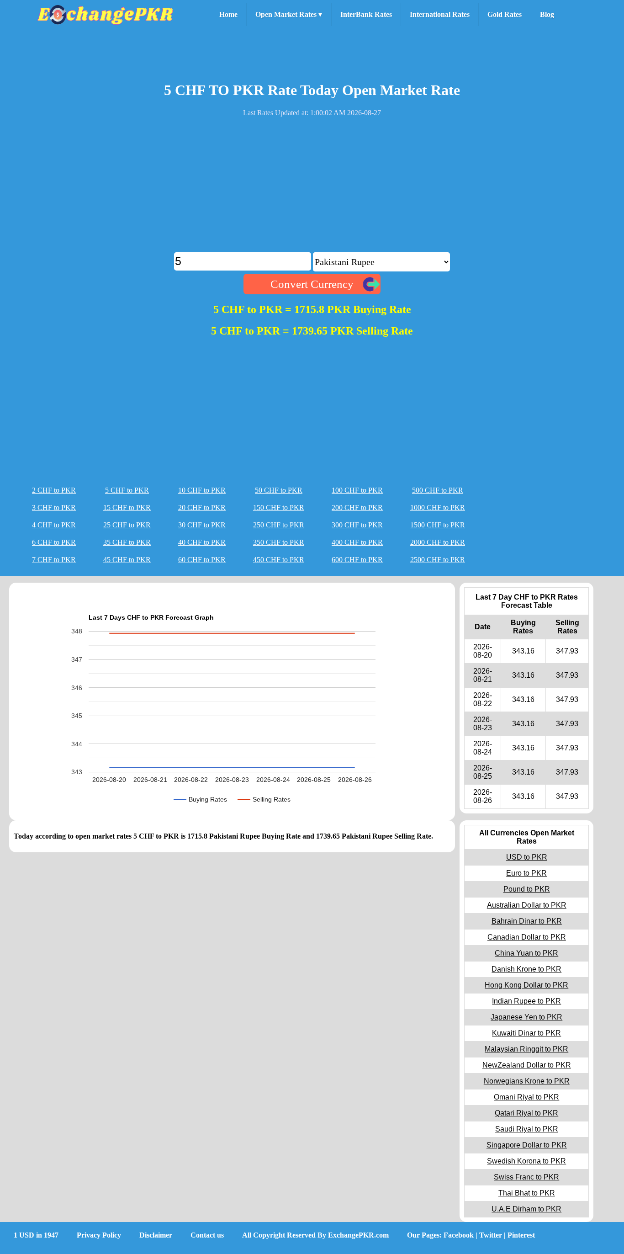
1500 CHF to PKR (437, 525)
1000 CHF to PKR (437, 507)
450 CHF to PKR (278, 559)
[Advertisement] (312, 188)
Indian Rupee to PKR (526, 1001)
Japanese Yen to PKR (526, 1017)
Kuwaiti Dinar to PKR (526, 1033)
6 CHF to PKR (54, 542)
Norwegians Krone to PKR (527, 1081)
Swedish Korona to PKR (526, 1161)
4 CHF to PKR (54, 525)
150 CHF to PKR (278, 507)
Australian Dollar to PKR (526, 905)
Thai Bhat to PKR (526, 1193)
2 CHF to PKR (54, 490)
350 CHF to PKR (278, 542)
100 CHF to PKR (357, 490)
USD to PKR (526, 857)
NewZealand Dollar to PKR (526, 1065)
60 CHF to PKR (202, 559)
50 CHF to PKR (278, 490)
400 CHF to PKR (357, 542)
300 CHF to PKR (357, 525)
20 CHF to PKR (202, 507)
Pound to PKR (526, 889)
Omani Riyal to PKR (526, 1097)
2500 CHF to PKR (437, 559)
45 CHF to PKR (127, 559)
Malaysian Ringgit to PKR (526, 1049)
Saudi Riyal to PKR (526, 1129)
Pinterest (521, 1235)
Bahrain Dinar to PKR (527, 921)
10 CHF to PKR (202, 490)
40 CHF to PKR (202, 542)
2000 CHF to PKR (437, 542)
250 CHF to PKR (278, 525)
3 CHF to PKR (54, 507)
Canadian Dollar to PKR (526, 937)
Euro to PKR (526, 873)
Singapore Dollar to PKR (527, 1145)
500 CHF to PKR (437, 490)
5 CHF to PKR (127, 490)
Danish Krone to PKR (526, 969)
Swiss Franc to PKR (526, 1177)
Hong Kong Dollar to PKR (526, 985)
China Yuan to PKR (526, 953)
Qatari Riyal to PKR (526, 1113)
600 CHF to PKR (357, 559)
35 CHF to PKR (127, 542)
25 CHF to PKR (127, 525)
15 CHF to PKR (127, 507)
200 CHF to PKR (357, 507)
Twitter (490, 1235)
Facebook (459, 1235)
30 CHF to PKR (202, 525)
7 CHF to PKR (54, 559)
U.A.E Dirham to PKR (526, 1209)
